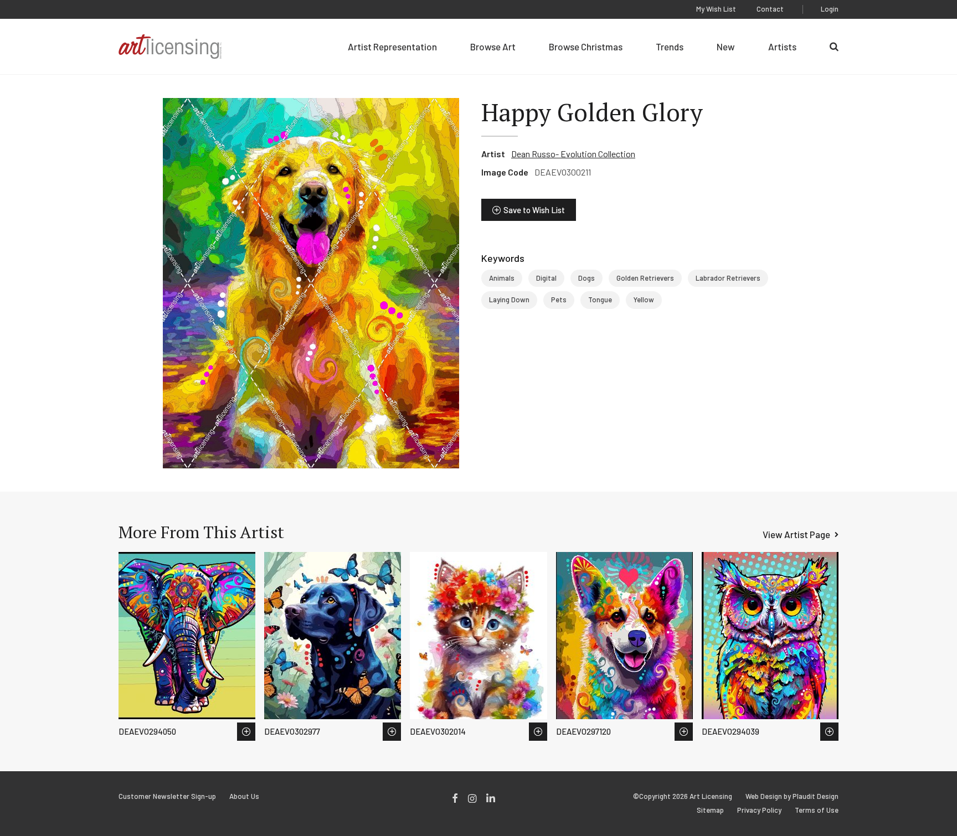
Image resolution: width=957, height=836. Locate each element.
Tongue (600, 299)
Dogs (586, 277)
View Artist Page (796, 534)
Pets (559, 299)
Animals (501, 277)
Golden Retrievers (645, 277)
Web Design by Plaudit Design (791, 796)
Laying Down (509, 299)
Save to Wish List (534, 210)
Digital (546, 277)
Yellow (644, 299)
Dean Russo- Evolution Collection (573, 153)
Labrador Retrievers (728, 277)
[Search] (834, 46)
